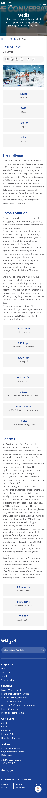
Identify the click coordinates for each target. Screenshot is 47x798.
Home (4, 39)
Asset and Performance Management (18, 705)
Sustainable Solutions (11, 701)
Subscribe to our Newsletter (13, 650)
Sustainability (7, 680)
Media (13, 39)
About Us (5, 672)
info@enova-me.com (11, 759)
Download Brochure (10, 738)
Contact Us (6, 730)
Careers (4, 726)
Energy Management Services (15, 693)
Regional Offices (9, 734)
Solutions (5, 676)
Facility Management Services (15, 690)
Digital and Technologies (12, 712)
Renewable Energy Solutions (14, 697)
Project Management (11, 709)
